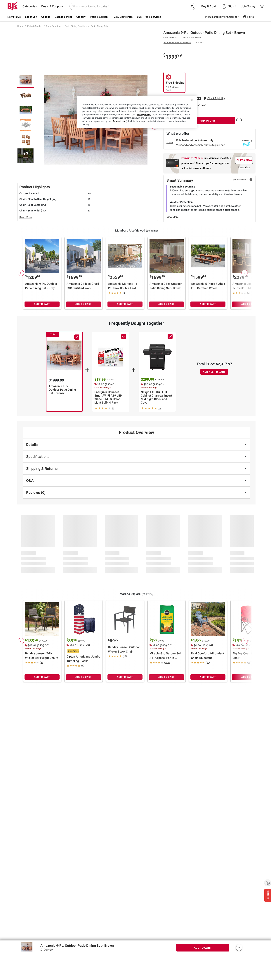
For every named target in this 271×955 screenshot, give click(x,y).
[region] (137, 112)
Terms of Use (119, 121)
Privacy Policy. (144, 114)
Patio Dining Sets (99, 26)
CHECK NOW (244, 160)
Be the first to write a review (177, 42)
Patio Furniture (53, 26)
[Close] (191, 100)
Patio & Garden (34, 26)
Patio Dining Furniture (76, 26)
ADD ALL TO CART (214, 371)
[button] (216, 98)
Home (20, 26)
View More (172, 216)
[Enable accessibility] (267, 882)
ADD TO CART (208, 120)
